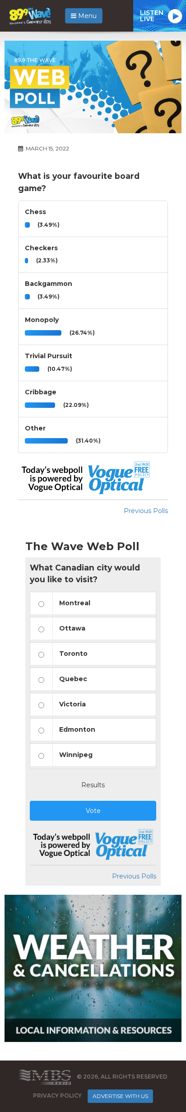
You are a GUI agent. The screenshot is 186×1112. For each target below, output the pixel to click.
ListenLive (151, 16)
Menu (86, 16)
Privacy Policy (57, 1095)
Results (93, 785)
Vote (93, 811)
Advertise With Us (120, 1096)
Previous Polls (146, 511)
